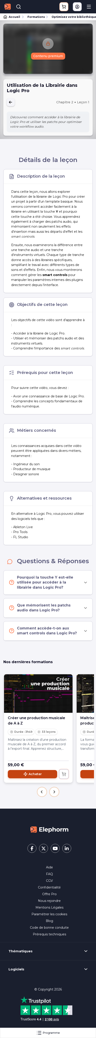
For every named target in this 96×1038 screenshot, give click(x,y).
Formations (36, 17)
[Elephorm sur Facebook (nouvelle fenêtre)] (31, 848)
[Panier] (63, 6)
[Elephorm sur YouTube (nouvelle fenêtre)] (55, 848)
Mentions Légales (49, 907)
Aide (49, 867)
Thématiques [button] (20, 951)
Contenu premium (48, 56)
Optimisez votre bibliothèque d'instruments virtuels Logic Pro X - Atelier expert (72, 17)
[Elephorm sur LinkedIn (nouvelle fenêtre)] (66, 848)
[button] (42, 791)
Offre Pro (49, 894)
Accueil (14, 17)
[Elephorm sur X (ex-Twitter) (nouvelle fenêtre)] (43, 848)
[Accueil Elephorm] (49, 829)
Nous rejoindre (49, 901)
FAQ (49, 874)
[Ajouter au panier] (64, 774)
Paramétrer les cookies (49, 914)
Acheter (35, 774)
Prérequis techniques (49, 934)
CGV (49, 881)
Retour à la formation (11, 102)
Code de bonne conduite (49, 928)
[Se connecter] (77, 6)
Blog (49, 921)
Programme (51, 1032)
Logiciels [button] (16, 969)
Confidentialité (49, 887)
